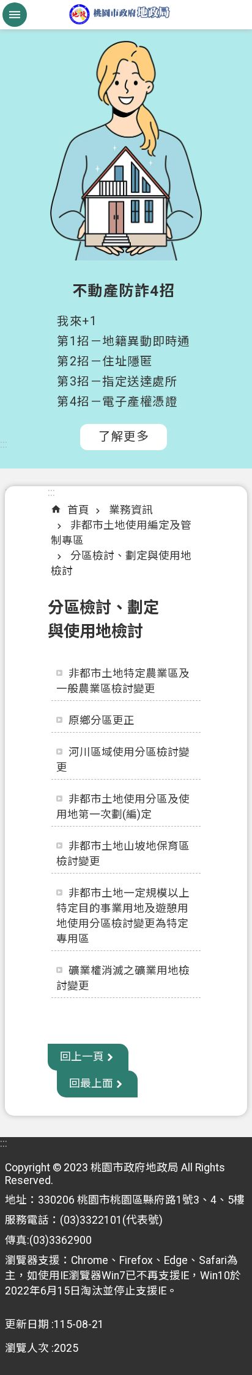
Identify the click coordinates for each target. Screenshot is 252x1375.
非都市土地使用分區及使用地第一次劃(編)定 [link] (123, 806)
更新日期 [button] (27, 1324)
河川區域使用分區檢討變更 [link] (123, 760)
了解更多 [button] (123, 436)
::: (3, 444)
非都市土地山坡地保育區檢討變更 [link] (123, 853)
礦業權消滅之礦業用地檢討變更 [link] (123, 978)
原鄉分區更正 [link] (102, 720)
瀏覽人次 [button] (27, 1348)
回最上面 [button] (91, 1083)
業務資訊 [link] (131, 510)
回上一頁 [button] (82, 1056)
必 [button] (14, 14)
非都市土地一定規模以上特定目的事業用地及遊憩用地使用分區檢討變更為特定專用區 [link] (123, 916)
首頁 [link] (78, 510)
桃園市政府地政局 (126, 14)
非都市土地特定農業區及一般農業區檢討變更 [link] (123, 681)
